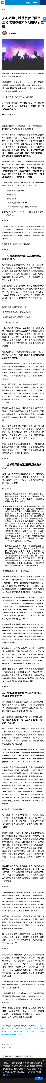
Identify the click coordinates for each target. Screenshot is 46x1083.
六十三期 (28, 1056)
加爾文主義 (7, 1056)
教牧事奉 (18, 1056)
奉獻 (28, 2)
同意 (39, 1078)
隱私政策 (6, 1075)
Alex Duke (10, 1045)
